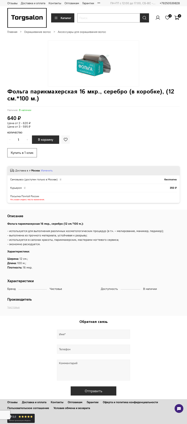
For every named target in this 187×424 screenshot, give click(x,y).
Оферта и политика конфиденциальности (130, 402)
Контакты (55, 3)
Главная (12, 32)
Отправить (93, 391)
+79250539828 (170, 3)
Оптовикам (71, 3)
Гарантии (88, 3)
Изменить (47, 170)
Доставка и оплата (33, 3)
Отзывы (12, 3)
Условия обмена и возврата (72, 408)
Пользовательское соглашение (28, 408)
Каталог (66, 18)
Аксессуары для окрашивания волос (82, 32)
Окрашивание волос (37, 32)
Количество (14, 132)
